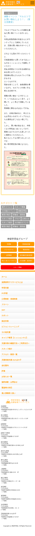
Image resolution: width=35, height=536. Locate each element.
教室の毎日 (6, 215)
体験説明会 (22, 211)
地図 (5, 411)
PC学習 (5, 293)
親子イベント (7, 207)
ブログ (17, 219)
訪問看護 (9, 255)
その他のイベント (11, 13)
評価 (3, 371)
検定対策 (5, 321)
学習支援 (5, 288)
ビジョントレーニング (10, 327)
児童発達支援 (26, 244)
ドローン (5, 304)
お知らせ (25, 219)
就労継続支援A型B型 (26, 255)
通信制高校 (26, 249)
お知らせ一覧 (7, 377)
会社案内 (5, 365)
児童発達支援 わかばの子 (11, 360)
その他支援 (6, 332)
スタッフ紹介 (7, 219)
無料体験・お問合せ (9, 382)
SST (3, 310)
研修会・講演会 (19, 215)
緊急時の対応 (7, 388)
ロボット (5, 315)
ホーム (4, 277)
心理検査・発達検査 (9, 299)
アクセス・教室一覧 (9, 354)
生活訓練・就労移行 (26, 260)
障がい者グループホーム (9, 260)
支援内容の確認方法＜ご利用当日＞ (16, 343)
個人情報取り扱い (9, 393)
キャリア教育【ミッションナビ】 (15, 338)
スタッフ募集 (20, 207)
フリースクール (9, 249)
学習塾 (9, 244)
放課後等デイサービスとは (12, 282)
